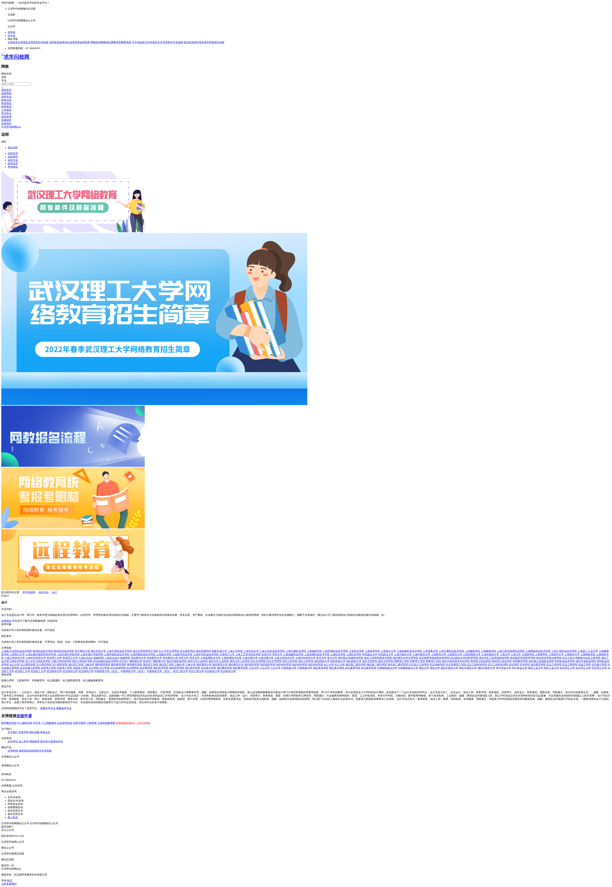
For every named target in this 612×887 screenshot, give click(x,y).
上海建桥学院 (472, 651)
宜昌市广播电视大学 (154, 661)
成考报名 (64, 42)
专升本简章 (163, 42)
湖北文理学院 (369, 661)
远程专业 (6, 96)
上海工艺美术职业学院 (248, 654)
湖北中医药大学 (449, 668)
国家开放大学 (219, 651)
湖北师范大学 (204, 664)
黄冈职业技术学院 (43, 651)
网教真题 (126, 42)
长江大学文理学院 (169, 651)
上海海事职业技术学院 (409, 651)
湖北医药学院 (251, 664)
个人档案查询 (48, 723)
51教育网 (91, 723)
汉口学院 (94, 668)
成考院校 (23, 750)
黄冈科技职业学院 (64, 651)
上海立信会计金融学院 (91, 657)
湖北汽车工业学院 (197, 661)
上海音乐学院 (356, 651)
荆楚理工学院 (401, 661)
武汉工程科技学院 (477, 664)
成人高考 (23, 741)
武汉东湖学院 (118, 668)
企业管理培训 (64, 723)
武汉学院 (514, 664)
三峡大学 (89, 664)
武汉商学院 (132, 668)
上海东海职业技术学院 (317, 654)
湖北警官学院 (224, 668)
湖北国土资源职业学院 (350, 657)
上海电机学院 (587, 654)
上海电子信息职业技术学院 (16, 651)
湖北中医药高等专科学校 (456, 661)
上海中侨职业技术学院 (119, 651)
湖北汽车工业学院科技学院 (494, 657)
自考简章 (33, 42)
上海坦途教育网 (106, 723)
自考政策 (13, 42)
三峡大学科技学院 (61, 661)
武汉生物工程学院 (30, 668)
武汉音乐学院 (208, 668)
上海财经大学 (556, 654)
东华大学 (266, 654)
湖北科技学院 (283, 664)
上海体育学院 (372, 651)
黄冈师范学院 (102, 664)
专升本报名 (151, 42)
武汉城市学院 (187, 651)
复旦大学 (321, 657)
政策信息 (6, 100)
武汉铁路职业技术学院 (106, 661)
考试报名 (6, 103)
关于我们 (13, 732)
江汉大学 (254, 668)
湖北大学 (424, 668)
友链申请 (24, 716)
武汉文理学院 (258, 661)
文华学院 (525, 664)
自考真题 (43, 42)
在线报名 (6, 123)
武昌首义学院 (80, 668)
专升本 (36, 723)
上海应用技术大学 (210, 657)
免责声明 (23, 732)
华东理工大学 (54, 657)
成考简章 (74, 42)
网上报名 (13, 817)
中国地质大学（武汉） (107, 671)
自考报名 (23, 42)
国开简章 (209, 42)
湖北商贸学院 (538, 664)
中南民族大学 (288, 668)
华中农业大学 (503, 668)
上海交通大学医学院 (68, 654)
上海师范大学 (438, 654)
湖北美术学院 (320, 668)
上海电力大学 (17, 654)
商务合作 (45, 732)
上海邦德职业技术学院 (116, 654)
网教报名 (106, 42)
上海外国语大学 (472, 654)
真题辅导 (6, 120)
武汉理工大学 (567, 668)
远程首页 (6, 90)
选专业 (11, 35)
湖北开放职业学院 (176, 661)
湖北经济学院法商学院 (549, 657)
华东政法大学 (369, 654)
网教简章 (116, 42)
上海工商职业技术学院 (564, 651)
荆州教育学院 (520, 661)
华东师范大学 (138, 657)
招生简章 (6, 116)
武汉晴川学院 (599, 664)
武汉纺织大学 (54, 671)
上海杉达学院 (338, 654)
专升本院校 (45, 750)
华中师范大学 (82, 651)
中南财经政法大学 (387, 668)
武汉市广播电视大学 (130, 661)
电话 (9, 880)
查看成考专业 (63, 708)
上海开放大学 (251, 651)
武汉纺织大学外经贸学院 (464, 657)
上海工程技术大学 (14, 657)
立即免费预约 (9, 884)
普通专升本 (56, 741)
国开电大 (45, 741)
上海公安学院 (235, 651)
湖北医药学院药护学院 (523, 657)
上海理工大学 (227, 654)
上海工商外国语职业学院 (511, 651)
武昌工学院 (584, 664)
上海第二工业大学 (588, 651)
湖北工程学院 (290, 661)
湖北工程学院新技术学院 (378, 657)
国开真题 (219, 42)
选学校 (11, 32)
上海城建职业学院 (293, 654)
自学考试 (13, 741)
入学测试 (6, 110)
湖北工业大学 (535, 668)
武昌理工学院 (48, 668)
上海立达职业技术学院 (272, 651)
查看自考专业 (47, 708)
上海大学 (505, 654)
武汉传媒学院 (437, 664)
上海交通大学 (250, 657)
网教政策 (96, 42)
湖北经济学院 (160, 668)
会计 (54, 592)
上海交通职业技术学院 (451, 651)
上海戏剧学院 (314, 651)
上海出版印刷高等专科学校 (41, 654)
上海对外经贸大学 (36, 657)
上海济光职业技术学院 (206, 654)
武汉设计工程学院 (419, 664)
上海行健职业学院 (296, 651)
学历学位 (6, 113)
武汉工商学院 (554, 664)
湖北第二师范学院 (356, 664)
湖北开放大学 (98, 651)
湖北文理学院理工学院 (145, 651)
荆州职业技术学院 (565, 661)
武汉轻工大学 (22, 671)
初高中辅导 (79, 723)
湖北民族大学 (322, 661)
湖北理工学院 (76, 664)
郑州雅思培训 (9, 723)
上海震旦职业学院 (182, 654)
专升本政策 (138, 42)
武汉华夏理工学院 (456, 664)
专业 (3, 80)
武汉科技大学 (212, 671)
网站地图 (34, 732)
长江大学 (15, 664)
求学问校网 (28, 592)
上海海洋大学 (388, 651)
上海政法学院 (163, 654)
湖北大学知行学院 (82, 661)
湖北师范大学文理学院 (405, 657)
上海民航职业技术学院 (538, 651)
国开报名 (199, 42)
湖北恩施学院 (203, 651)
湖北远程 (13, 147)
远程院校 (6, 93)
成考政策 (54, 42)
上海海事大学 (430, 651)
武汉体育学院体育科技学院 (434, 657)
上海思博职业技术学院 (335, 651)
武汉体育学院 (352, 668)
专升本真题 (176, 42)
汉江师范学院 (28, 664)
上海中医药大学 (403, 654)
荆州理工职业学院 (480, 661)
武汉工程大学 (180, 671)
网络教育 (34, 741)
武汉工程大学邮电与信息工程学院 (581, 657)
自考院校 (13, 750)
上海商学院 (527, 654)
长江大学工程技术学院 (37, 661)
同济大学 (183, 657)
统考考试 (6, 106)
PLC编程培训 (24, 723)
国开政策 (189, 42)
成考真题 (85, 42)
